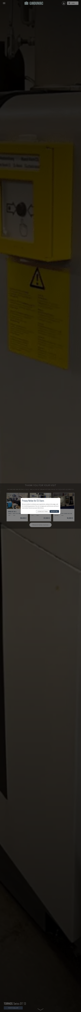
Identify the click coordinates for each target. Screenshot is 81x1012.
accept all (54, 511)
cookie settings (42, 511)
